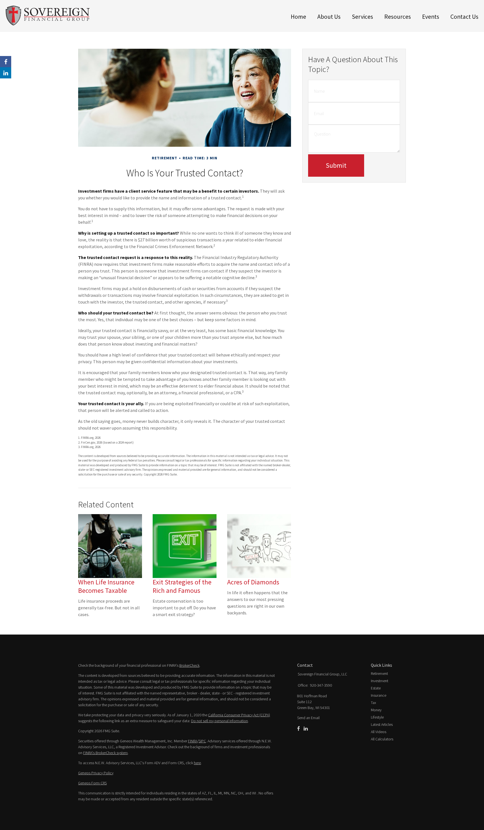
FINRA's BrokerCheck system (105, 752)
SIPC (202, 740)
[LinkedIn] (306, 728)
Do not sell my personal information (219, 720)
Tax (373, 702)
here (197, 762)
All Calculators (382, 739)
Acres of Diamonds (253, 582)
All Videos (378, 731)
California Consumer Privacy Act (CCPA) (239, 714)
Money (376, 709)
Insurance (378, 695)
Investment (379, 680)
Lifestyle (377, 717)
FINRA (192, 740)
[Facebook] (298, 728)
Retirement (379, 673)
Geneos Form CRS (92, 782)
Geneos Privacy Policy (95, 772)
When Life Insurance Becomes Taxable (106, 586)
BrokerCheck (189, 665)
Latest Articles (382, 724)
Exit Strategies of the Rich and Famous (182, 586)
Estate (376, 688)
